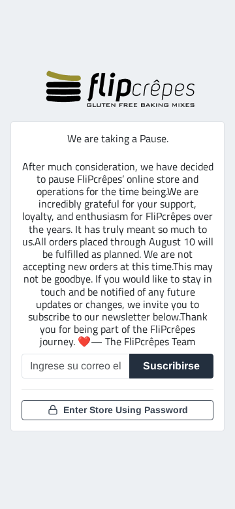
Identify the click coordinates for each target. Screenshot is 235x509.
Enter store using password (125, 410)
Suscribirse (171, 365)
